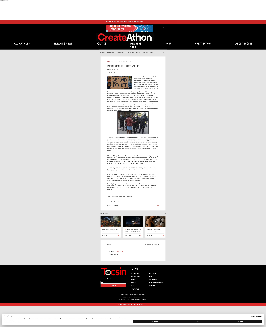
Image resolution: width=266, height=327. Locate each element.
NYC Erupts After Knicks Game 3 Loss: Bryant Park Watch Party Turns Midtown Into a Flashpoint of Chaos (110, 230)
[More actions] (158, 62)
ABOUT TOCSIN (152, 273)
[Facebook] (130, 47)
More (151, 52)
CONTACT (151, 276)
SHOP (132, 286)
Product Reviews (120, 52)
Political (138, 52)
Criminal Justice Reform (113, 196)
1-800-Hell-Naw (130, 52)
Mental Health (122, 196)
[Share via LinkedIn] (114, 201)
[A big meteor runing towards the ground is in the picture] (133, 221)
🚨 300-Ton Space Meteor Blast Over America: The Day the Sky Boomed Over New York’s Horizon (133, 230)
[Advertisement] (133, 10)
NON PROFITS (152, 286)
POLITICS (133, 280)
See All (164, 213)
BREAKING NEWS (135, 276)
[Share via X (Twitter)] (111, 201)
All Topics (102, 52)
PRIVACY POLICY (153, 280)
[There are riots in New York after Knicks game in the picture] (111, 221)
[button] (164, 29)
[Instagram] (133, 47)
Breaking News (110, 52)
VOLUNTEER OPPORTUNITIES (156, 283)
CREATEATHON (135, 289)
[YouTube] (135, 47)
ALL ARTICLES (135, 273)
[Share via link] (118, 201)
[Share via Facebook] (108, 201)
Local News (145, 52)
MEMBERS (134, 283)
